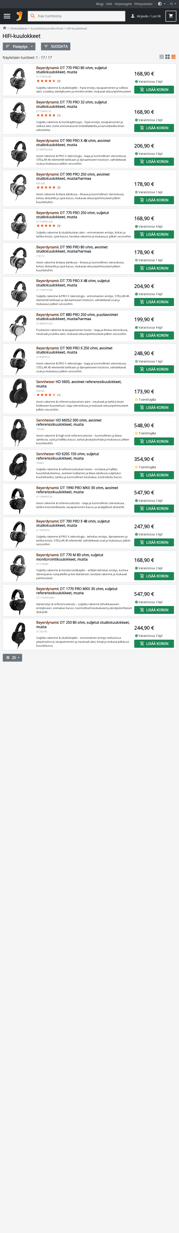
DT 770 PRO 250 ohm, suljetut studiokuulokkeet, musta (72, 214)
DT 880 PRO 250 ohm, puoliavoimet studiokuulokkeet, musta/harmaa (77, 316)
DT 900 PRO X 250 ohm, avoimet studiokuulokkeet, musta (74, 350)
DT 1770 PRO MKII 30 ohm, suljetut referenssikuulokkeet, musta (76, 590)
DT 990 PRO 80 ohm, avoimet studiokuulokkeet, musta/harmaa (72, 249)
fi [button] (172, 4)
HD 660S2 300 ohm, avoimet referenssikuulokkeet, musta (69, 422)
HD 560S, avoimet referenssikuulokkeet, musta (79, 383)
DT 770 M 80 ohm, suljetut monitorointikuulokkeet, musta (69, 556)
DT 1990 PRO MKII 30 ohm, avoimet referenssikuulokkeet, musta (77, 489)
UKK (109, 4)
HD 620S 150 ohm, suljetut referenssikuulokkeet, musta (67, 455)
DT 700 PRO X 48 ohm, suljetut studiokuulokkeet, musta (73, 523)
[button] (161, 4)
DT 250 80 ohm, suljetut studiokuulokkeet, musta (83, 624)
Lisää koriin (154, 89)
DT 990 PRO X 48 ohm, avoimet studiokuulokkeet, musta (73, 142)
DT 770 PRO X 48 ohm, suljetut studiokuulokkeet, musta (73, 282)
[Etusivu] (19, 16)
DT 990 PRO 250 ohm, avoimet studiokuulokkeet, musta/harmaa (73, 176)
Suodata (56, 46)
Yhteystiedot (143, 4)
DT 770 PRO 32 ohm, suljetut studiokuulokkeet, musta (71, 104)
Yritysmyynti (123, 4)
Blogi (99, 4)
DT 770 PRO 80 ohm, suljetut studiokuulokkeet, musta (71, 69)
